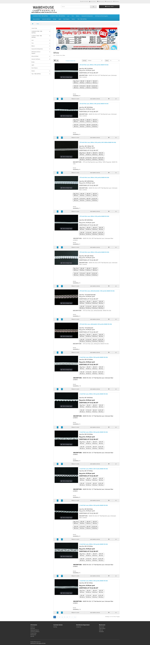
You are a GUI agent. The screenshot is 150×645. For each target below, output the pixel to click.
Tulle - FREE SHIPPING (82, 19)
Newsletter (101, 631)
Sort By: (84, 60)
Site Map (55, 627)
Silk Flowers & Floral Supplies (101, 16)
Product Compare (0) (70, 60)
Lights (59, 19)
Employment (33, 634)
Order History (102, 628)
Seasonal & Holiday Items (87, 16)
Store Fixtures (66, 19)
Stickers (73, 19)
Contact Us (78, 627)
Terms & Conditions (34, 631)
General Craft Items (46, 19)
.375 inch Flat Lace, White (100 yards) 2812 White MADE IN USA (97, 142)
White (38, 23)
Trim (73, 16)
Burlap (54, 19)
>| (74, 617)
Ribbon (77, 16)
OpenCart (38, 641)
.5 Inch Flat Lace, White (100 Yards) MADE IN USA (93, 468)
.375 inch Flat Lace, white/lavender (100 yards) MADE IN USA (96, 291)
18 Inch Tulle (34, 28)
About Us (32, 627)
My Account (101, 627)
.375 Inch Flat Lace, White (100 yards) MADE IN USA (94, 177)
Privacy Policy (33, 633)
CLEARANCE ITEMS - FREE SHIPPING (40, 16)
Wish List (101, 630)
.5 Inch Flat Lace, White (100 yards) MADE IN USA (93, 357)
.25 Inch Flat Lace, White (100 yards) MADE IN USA (93, 65)
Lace (68, 16)
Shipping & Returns (34, 630)
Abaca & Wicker (36, 19)
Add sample (95, 99)
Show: (107, 60)
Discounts (32, 628)
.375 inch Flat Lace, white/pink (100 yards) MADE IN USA (95, 324)
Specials (32, 636)
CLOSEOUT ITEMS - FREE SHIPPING (57, 16)
